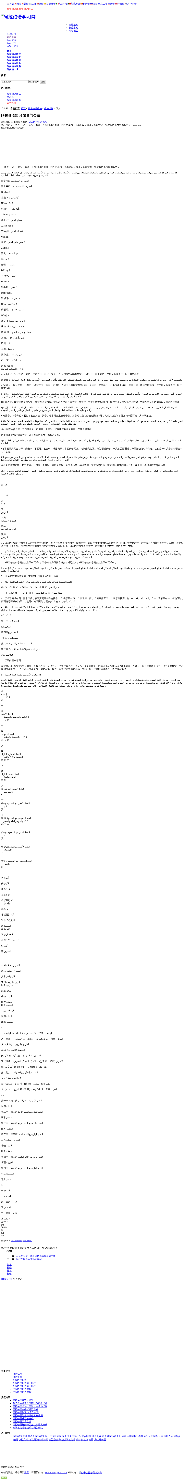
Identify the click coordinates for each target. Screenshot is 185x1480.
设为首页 (11, 36)
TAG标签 (11, 39)
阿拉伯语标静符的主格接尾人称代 (30, 1424)
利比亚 (159, 1436)
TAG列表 (11, 43)
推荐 (9, 1270)
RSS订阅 (11, 33)
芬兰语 (103, 3)
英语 (11, 3)
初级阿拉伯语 (20, 1380)
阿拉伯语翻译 (26, 9)
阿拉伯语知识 (16, 1241)
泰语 (112, 3)
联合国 (65, 1436)
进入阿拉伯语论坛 (38, 122)
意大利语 (63, 3)
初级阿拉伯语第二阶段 (24, 1386)
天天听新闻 (55, 1436)
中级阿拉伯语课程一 (23, 1389)
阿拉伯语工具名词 (22, 1421)
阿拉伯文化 (12, 69)
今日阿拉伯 (75, 1436)
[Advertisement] (35, 27)
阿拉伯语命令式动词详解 (29, 1259)
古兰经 (52, 1439)
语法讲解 (48, 108)
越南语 (86, 3)
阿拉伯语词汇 (14, 57)
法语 (33, 3)
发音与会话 (27, 1241)
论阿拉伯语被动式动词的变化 (28, 1427)
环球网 (44, 1439)
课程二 (167, 1436)
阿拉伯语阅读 (14, 60)
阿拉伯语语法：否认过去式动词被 (30, 1406)
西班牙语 (51, 3)
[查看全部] (6, 1279)
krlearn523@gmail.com (56, 1472)
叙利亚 (97, 1436)
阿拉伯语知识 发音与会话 (26, 1412)
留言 (26, 1472)
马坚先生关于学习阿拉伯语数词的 (30, 1403)
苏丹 (58, 1439)
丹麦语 (121, 3)
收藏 (9, 1264)
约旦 (91, 1439)
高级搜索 (73, 24)
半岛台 (10, 97)
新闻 (91, 1436)
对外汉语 (132, 3)
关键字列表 (12, 46)
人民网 (152, 1436)
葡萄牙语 (75, 3)
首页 (9, 51)
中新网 (130, 1436)
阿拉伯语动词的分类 (23, 1418)
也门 (28, 1439)
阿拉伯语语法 (14, 54)
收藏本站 (73, 27)
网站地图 (73, 30)
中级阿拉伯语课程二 (23, 1392)
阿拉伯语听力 (14, 63)
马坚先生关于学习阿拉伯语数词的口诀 (36, 1256)
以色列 (97, 1439)
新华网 (105, 1436)
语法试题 (17, 1374)
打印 (9, 1273)
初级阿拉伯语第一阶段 (24, 1383)
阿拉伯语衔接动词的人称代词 (28, 1415)
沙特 (78, 1439)
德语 (41, 3)
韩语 (26, 3)
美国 (103, 1439)
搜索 (43, 82)
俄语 (95, 3)
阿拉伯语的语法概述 (23, 1400)
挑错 (9, 1267)
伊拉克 (22, 1439)
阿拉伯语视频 (14, 66)
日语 (19, 3)
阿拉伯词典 (12, 9)
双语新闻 (36, 1439)
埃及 (124, 1436)
